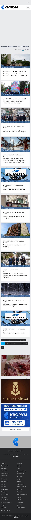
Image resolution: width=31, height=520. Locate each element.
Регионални (4, 499)
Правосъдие (4, 494)
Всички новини (5, 510)
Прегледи (27, 49)
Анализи (19, 463)
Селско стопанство (6, 502)
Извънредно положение (4, 474)
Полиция (19, 492)
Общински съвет (21, 486)
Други (18, 468)
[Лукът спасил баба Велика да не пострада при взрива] (15, 202)
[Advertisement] (15, 26)
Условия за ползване (15, 451)
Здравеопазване (21, 471)
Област (3, 484)
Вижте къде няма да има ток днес (14, 333)
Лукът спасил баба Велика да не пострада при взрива (13, 217)
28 (24, 340)
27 (20, 340)
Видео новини (21, 507)
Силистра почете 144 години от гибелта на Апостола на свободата (14, 130)
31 (11, 343)
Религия (19, 499)
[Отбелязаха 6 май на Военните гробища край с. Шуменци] (15, 88)
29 (3, 343)
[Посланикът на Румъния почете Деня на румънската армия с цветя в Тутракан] (15, 259)
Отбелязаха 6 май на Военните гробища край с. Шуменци (13, 102)
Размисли (19, 497)
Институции (20, 473)
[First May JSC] (15, 391)
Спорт (3, 505)
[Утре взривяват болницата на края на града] (15, 230)
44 (26, 343)
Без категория (17, 71)
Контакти (15, 456)
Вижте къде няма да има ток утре (14, 189)
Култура (19, 479)
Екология (3, 471)
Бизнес (19, 466)
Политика (4, 492)
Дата (23, 49)
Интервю (19, 476)
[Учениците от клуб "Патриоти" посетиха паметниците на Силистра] (15, 61)
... (12, 340)
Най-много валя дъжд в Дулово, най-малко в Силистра (15, 305)
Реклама (25, 454)
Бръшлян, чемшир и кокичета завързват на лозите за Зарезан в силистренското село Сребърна (14, 160)
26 (16, 340)
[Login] (28, 2)
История (3, 479)
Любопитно (4, 481)
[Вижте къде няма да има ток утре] (15, 175)
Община (3, 486)
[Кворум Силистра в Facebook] (15, 415)
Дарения (3, 468)
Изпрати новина (16, 429)
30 (7, 343)
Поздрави (19, 489)
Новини (19, 481)
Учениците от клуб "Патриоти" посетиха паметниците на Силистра (15, 74)
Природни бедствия (22, 494)
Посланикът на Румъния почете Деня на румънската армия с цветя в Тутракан (15, 275)
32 (14, 343)
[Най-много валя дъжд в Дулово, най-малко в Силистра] (15, 290)
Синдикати (20, 502)
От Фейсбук (4, 489)
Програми (4, 497)
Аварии (3, 463)
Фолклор (3, 507)
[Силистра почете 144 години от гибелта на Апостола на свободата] (15, 115)
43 (22, 343)
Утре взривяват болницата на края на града (14, 245)
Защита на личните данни (11, 454)
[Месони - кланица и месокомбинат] (15, 375)
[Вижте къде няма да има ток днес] (15, 318)
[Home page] (9, 7)
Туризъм (19, 505)
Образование (20, 484)
